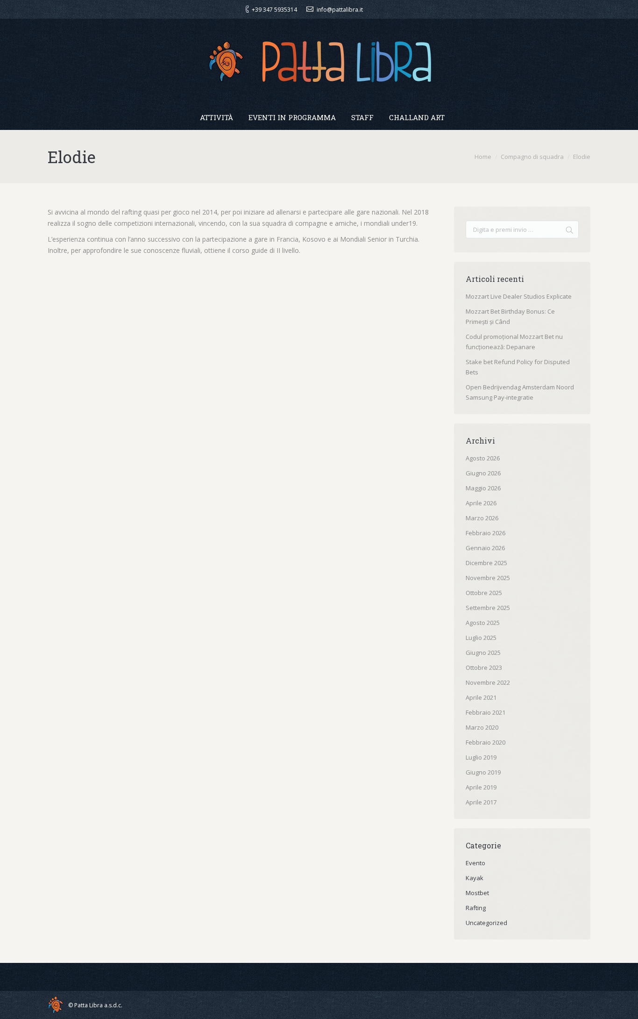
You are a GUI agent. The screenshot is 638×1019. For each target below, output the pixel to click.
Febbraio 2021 (485, 712)
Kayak (474, 878)
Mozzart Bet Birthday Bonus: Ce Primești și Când (510, 316)
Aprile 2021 (481, 697)
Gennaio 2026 (485, 548)
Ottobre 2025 (484, 592)
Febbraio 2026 (485, 533)
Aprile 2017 (481, 802)
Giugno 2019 (483, 772)
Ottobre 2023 (484, 667)
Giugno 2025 (483, 652)
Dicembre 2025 (486, 563)
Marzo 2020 (482, 727)
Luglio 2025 (481, 637)
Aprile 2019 (481, 787)
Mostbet (477, 893)
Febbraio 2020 (485, 742)
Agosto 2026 (483, 458)
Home (483, 156)
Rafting (476, 908)
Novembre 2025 (488, 578)
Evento (475, 863)
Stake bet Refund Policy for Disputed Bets (518, 367)
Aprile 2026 (481, 503)
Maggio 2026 (483, 488)
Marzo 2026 (482, 518)
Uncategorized (486, 923)
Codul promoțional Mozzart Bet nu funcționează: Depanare (514, 341)
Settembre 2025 (488, 607)
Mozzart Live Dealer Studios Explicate (519, 296)
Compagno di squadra (532, 156)
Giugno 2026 (483, 473)
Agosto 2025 (483, 622)
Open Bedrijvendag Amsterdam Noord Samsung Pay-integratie (520, 392)
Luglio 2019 (481, 757)
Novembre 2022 (488, 682)
